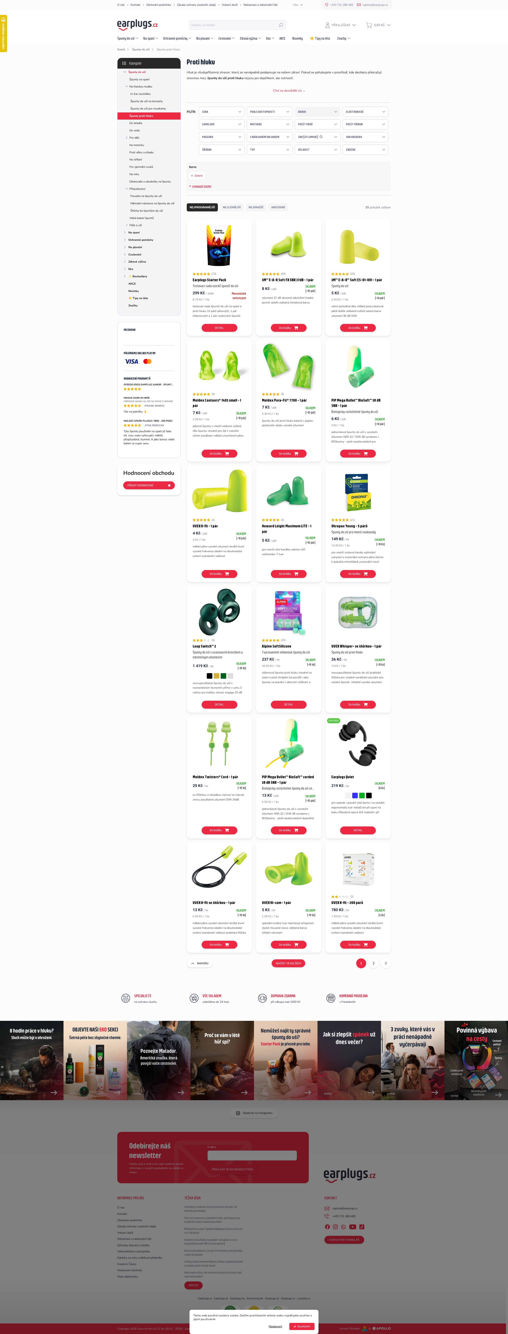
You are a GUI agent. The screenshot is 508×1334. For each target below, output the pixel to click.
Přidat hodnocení (140, 485)
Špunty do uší (137, 72)
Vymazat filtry (201, 186)
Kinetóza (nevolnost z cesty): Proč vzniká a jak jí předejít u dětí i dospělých (213, 1252)
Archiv (193, 1285)
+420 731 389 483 (343, 1216)
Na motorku (136, 145)
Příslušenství (137, 189)
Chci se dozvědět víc (287, 90)
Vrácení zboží (230, 5)
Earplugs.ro (288, 1298)
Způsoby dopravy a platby (133, 1245)
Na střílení (135, 159)
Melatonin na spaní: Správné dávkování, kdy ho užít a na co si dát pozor (213, 1230)
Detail (219, 327)
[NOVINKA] (358, 745)
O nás (121, 5)
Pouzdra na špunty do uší (146, 196)
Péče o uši (135, 225)
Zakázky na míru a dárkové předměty (139, 1258)
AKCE (132, 284)
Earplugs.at (272, 1298)
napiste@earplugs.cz (345, 1208)
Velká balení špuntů (141, 218)
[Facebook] (327, 1226)
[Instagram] (335, 1226)
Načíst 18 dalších (288, 963)
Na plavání (135, 247)
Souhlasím (303, 1326)
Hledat (281, 25)
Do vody (134, 130)
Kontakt (135, 5)
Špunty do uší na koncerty (146, 101)
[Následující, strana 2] (373, 963)
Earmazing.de (255, 1298)
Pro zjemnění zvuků (141, 167)
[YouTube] (352, 1226)
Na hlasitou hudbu (140, 86)
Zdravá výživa (137, 262)
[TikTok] (362, 1226)
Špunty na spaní (139, 79)
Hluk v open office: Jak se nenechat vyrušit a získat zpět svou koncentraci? (213, 1274)
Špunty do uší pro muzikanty (148, 108)
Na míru (134, 174)
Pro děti (134, 138)
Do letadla (135, 123)
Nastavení (275, 1326)
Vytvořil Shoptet (349, 1328)
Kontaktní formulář (344, 1239)
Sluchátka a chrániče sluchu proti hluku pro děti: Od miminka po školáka (210, 1208)
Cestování (134, 254)
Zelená (198, 176)
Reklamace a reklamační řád (260, 5)
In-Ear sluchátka (140, 94)
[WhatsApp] (343, 1226)
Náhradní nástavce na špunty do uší (152, 203)
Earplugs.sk (221, 1298)
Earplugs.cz (205, 1298)
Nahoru (202, 963)
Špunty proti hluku (141, 116)
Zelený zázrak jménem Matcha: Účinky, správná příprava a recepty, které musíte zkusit (213, 1263)
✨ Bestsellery (137, 276)
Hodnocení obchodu (129, 1270)
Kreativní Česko (126, 1264)
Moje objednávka (127, 1276)
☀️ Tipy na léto (138, 298)
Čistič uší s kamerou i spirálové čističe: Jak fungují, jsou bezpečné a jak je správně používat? (212, 1220)
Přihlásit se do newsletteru (232, 1169)
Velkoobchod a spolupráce (133, 1251)
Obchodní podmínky (158, 5)
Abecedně (278, 207)
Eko (130, 269)
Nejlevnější (232, 207)
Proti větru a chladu (141, 152)
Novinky (133, 291)
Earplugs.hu (237, 1298)
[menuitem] (128, 38)
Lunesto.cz (303, 1298)
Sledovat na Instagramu (257, 1113)
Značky (133, 305)
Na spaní (134, 232)
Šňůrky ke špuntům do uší (146, 211)
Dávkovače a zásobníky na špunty (150, 181)
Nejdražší (256, 207)
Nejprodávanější (202, 207)
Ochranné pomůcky (140, 240)
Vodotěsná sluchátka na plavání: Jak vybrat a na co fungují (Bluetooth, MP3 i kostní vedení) (210, 1241)
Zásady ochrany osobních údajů (196, 5)
